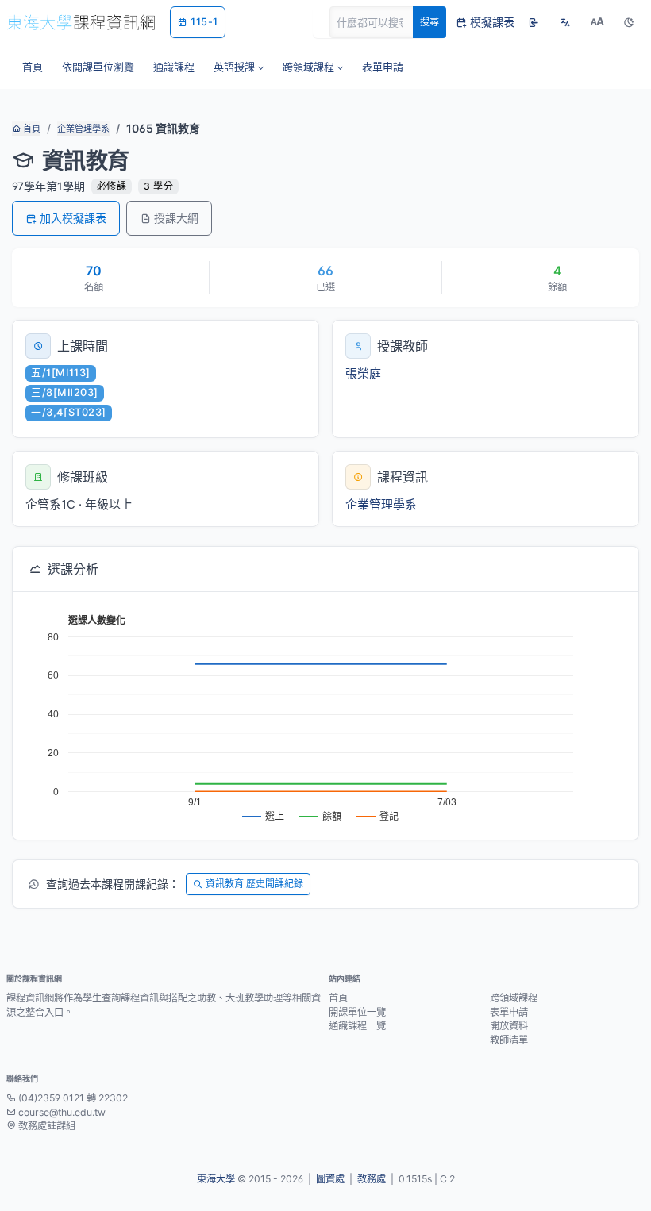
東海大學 (216, 1179)
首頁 (30, 128)
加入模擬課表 (73, 218)
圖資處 (330, 1179)
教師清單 (509, 1040)
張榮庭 (363, 373)
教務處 (371, 1179)
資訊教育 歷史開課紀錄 (254, 884)
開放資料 (509, 1026)
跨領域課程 (513, 998)
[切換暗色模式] (629, 22)
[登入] (533, 22)
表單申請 (509, 1012)
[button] (238, 67)
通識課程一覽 (357, 1026)
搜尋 (429, 22)
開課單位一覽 (357, 1012)
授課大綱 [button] (176, 218)
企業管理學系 (83, 128)
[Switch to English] (565, 22)
